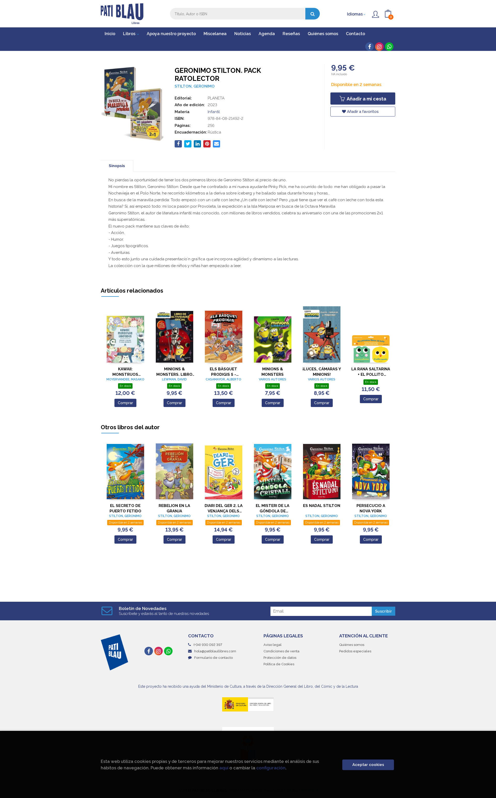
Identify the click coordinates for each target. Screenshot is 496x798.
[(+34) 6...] (389, 46)
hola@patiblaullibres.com (215, 651)
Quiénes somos (351, 645)
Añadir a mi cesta (366, 98)
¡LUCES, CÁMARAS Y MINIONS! (322, 372)
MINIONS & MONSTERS (272, 372)
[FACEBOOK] (369, 46)
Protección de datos (280, 658)
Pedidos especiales (355, 651)
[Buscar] (312, 14)
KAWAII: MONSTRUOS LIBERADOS (125, 372)
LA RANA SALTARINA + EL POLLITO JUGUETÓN (370, 372)
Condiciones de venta (281, 651)
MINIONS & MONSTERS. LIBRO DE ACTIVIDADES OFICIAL (174, 372)
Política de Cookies (279, 664)
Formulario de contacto (213, 658)
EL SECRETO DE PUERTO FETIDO (125, 508)
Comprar (125, 403)
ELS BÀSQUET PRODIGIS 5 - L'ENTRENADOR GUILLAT (223, 372)
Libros (129, 33)
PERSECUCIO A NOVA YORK (371, 508)
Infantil (214, 111)
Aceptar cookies (368, 764)
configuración (270, 767)
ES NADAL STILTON (321, 505)
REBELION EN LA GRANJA (174, 508)
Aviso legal (273, 645)
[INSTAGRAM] (379, 46)
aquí (223, 767)
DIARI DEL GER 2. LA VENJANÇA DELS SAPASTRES (224, 508)
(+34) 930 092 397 (207, 645)
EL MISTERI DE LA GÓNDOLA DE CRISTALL (272, 508)
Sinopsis (117, 165)
